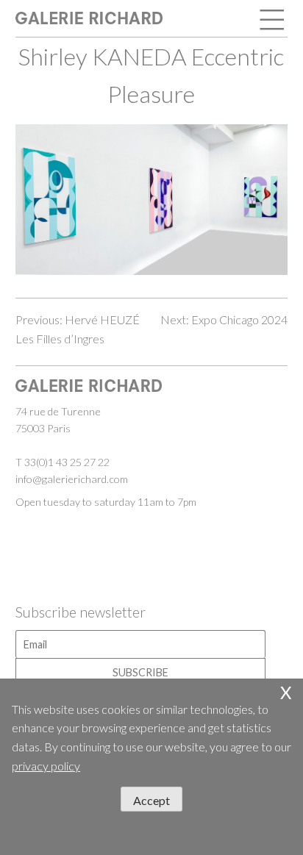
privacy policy (46, 766)
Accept (151, 800)
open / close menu (273, 20)
